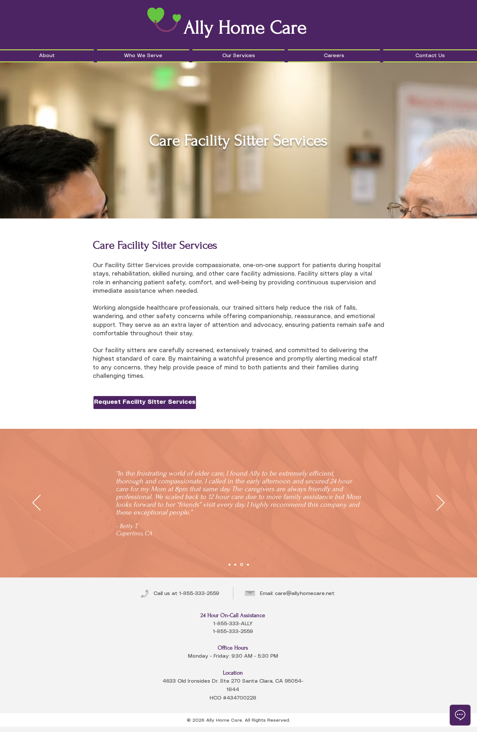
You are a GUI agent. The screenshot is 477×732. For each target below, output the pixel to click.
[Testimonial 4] (248, 564)
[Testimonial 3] (241, 564)
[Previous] (36, 503)
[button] (47, 55)
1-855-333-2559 (199, 593)
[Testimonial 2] (235, 564)
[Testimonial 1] (229, 564)
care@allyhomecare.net (305, 593)
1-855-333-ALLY (233, 623)
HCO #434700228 (233, 698)
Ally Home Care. (224, 720)
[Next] (440, 503)
